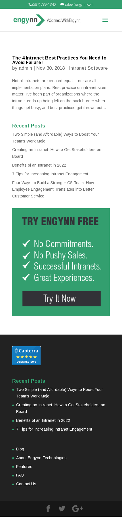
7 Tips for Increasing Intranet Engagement (50, 174)
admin (25, 68)
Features (24, 466)
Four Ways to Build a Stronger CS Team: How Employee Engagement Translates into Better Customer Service (53, 189)
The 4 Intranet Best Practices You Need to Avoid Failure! (59, 60)
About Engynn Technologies (41, 458)
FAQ (20, 475)
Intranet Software (88, 68)
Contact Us (26, 484)
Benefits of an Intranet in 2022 (39, 165)
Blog (20, 449)
